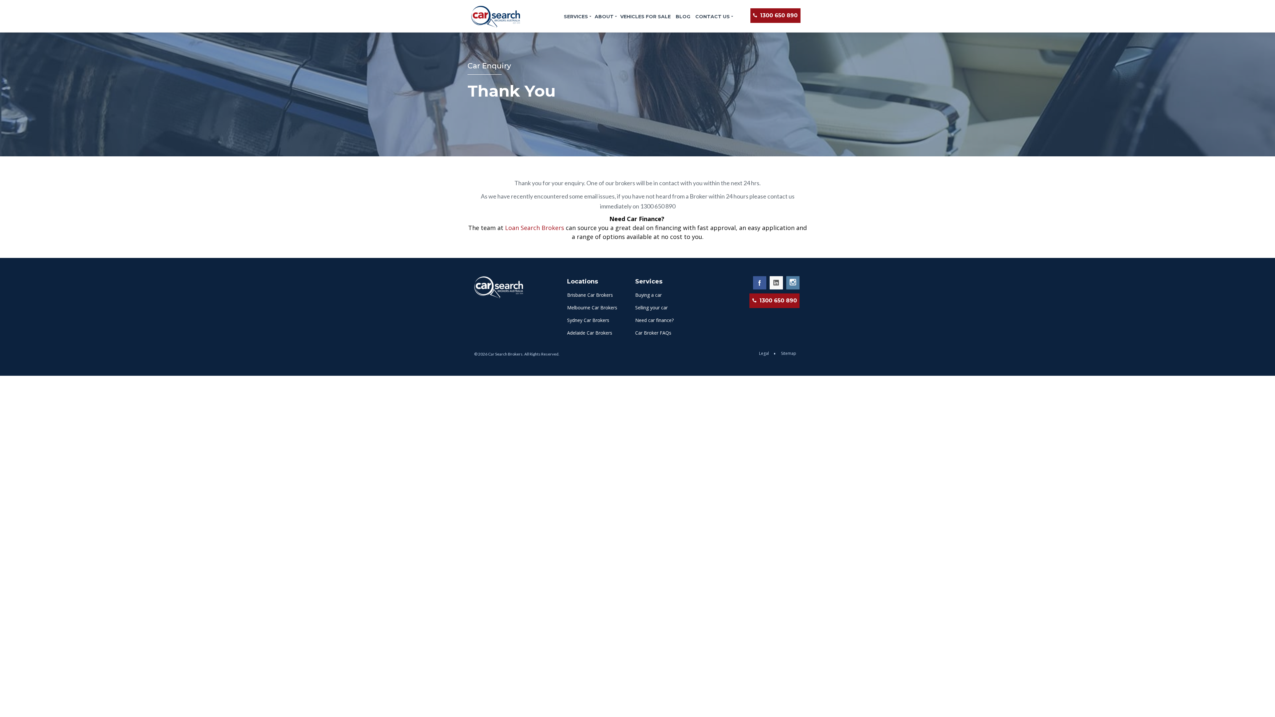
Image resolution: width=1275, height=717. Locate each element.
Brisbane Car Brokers (590, 295)
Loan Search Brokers (534, 228)
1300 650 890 (778, 15)
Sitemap (788, 353)
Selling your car (651, 307)
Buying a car (648, 295)
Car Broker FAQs (653, 333)
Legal (764, 353)
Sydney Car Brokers (588, 320)
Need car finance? (654, 320)
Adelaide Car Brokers (589, 333)
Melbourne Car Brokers (592, 307)
